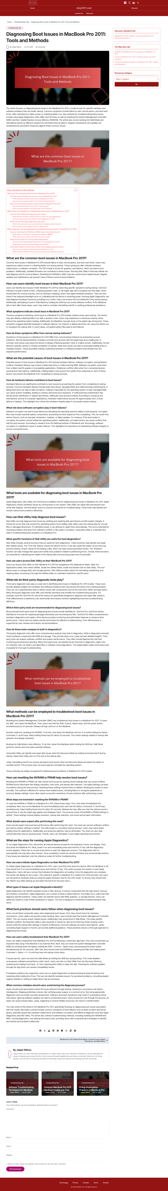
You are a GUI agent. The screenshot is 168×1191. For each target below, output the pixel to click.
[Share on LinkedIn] (134, 3)
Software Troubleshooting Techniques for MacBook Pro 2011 (21, 1090)
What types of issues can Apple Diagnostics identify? (31, 244)
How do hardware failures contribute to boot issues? (31, 206)
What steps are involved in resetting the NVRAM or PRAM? (33, 234)
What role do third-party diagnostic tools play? (27, 222)
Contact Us (79, 13)
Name (9, 1137)
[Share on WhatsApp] (138, 3)
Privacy (75, 1183)
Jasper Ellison (23, 1049)
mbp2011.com (84, 8)
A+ (31, 3)
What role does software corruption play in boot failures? (32, 208)
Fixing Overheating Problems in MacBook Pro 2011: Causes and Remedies (92, 1090)
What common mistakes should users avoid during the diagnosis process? (38, 252)
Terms (96, 1183)
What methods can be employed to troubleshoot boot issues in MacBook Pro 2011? (42, 229)
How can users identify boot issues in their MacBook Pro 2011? (33, 196)
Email (8, 1146)
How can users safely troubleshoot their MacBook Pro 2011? (33, 249)
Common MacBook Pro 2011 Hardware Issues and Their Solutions (57, 1090)
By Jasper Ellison (15, 47)
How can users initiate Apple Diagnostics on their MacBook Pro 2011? (36, 242)
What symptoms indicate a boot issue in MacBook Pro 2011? (33, 199)
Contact (106, 1183)
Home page (64, 1183)
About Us (89, 13)
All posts (134, 8)
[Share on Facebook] (125, 3)
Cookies (86, 1183)
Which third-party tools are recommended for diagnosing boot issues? (37, 224)
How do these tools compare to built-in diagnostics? (30, 226)
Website (9, 1155)
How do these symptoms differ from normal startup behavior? (34, 201)
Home (32, 8)
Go (137, 84)
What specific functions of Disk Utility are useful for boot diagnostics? (37, 216)
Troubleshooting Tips (14, 28)
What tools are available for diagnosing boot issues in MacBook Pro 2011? (38, 211)
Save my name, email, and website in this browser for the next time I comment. (37, 1164)
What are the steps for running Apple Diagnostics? (29, 239)
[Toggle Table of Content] (75, 190)
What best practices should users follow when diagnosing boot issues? (37, 247)
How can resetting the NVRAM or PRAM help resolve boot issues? (35, 232)
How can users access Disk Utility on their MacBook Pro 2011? (34, 219)
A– (35, 3)
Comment (10, 1109)
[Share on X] (129, 3)
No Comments (40, 47)
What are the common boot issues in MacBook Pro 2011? (31, 193)
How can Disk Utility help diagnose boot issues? (28, 214)
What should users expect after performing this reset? (31, 237)
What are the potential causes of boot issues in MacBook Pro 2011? (35, 204)
